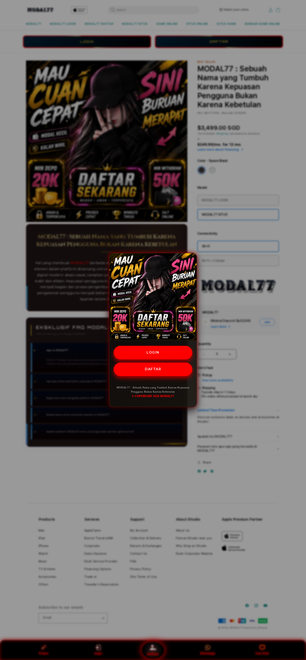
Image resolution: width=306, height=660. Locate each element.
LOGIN (153, 352)
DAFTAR (153, 369)
